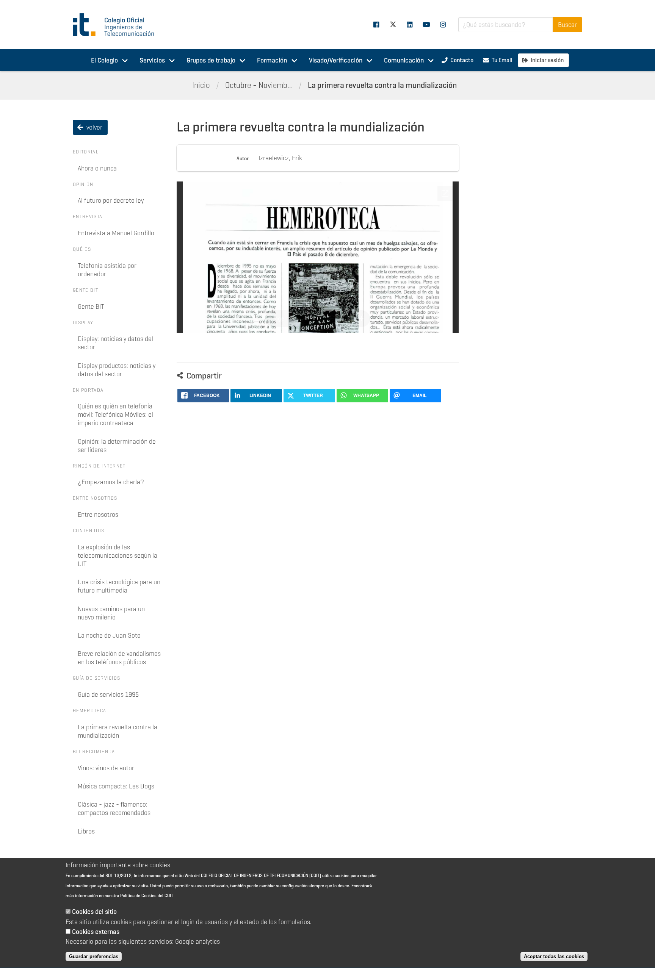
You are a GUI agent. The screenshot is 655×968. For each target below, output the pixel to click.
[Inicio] (117, 24)
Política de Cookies (138, 896)
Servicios (152, 60)
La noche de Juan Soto (109, 635)
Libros (86, 831)
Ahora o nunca (97, 168)
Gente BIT (91, 306)
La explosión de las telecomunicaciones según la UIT (117, 555)
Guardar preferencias (93, 956)
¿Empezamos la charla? (111, 482)
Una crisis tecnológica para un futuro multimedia (119, 586)
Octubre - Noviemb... (259, 85)
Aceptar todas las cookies (554, 956)
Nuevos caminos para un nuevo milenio (111, 613)
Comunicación (404, 60)
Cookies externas (95, 931)
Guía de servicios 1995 (108, 694)
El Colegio (104, 60)
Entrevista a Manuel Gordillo (116, 233)
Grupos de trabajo (210, 60)
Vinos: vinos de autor (106, 768)
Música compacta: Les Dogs (116, 786)
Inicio (201, 85)
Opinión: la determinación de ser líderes (117, 445)
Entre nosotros (98, 514)
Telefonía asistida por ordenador (107, 269)
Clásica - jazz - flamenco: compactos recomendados (114, 808)
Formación (272, 60)
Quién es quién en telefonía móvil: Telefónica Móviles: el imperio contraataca (115, 414)
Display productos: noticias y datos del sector (116, 369)
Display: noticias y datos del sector (115, 343)
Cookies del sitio (94, 912)
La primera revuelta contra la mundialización (382, 85)
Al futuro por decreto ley (111, 200)
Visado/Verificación (335, 60)
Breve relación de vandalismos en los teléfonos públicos (119, 657)
